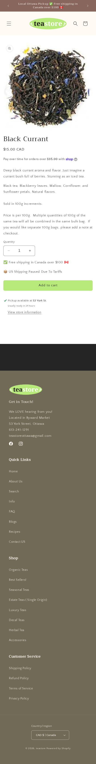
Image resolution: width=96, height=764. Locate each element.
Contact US (17, 542)
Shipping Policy (20, 668)
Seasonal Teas (19, 590)
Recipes (14, 532)
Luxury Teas (17, 610)
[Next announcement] (88, 6)
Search (14, 491)
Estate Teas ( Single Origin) (28, 600)
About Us (16, 481)
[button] (9, 23)
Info (12, 501)
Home (13, 471)
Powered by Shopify (58, 748)
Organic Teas (18, 570)
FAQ (12, 511)
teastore (41, 748)
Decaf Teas (17, 620)
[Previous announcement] (8, 6)
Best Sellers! (18, 580)
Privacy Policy (19, 698)
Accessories (17, 640)
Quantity (9, 241)
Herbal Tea (16, 630)
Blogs (13, 522)
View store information (24, 312)
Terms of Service (21, 688)
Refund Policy (19, 678)
